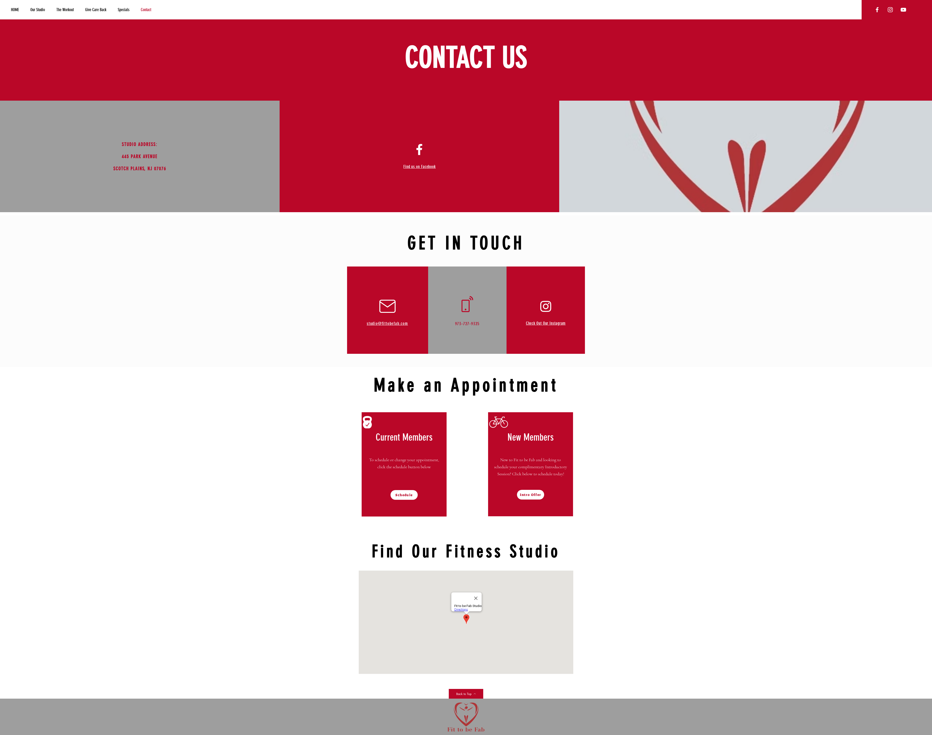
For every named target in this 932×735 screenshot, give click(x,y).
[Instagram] (545, 306)
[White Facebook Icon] (419, 149)
